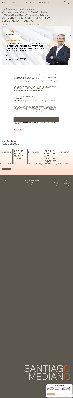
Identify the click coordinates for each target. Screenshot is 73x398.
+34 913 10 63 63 (29, 183)
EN (4, 2)
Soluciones (40, 2)
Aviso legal (65, 396)
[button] (71, 385)
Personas (35, 2)
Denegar (57, 393)
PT (5, 2)
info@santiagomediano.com (32, 180)
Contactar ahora (56, 185)
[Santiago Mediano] (67, 2)
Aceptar (49, 393)
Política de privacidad (61, 396)
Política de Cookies (54, 396)
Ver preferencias (67, 393)
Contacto (13, 2)
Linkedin (33, 185)
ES (2, 2)
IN (17, 129)
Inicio (26, 2)
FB (20, 129)
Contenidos (46, 2)
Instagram (27, 185)
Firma (30, 2)
